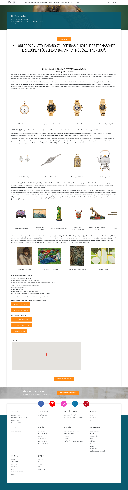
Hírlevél (92, 415)
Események (14, 467)
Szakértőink (41, 417)
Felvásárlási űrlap (43, 415)
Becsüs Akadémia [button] (58, 2)
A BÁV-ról (13, 459)
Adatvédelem (14, 464)
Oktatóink (40, 436)
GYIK (113, 2)
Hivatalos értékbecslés (70, 415)
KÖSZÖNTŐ (40, 459)
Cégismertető (15, 462)
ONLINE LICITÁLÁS (19, 331)
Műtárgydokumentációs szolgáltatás (74, 417)
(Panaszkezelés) (15, 477)
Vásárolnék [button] (43, 2)
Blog (109, 2)
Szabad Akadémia (42, 441)
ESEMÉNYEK (40, 464)
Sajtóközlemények (16, 431)
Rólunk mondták (42, 438)
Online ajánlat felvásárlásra (72, 431)
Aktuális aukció (15, 415)
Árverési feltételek (16, 420)
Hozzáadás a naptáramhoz (64, 379)
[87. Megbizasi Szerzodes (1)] (20, 312)
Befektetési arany (69, 433)
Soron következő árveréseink (19, 417)
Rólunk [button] (77, 2)
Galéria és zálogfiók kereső (97, 451)
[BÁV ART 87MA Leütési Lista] (64, 41)
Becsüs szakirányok (43, 433)
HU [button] (115, 2)
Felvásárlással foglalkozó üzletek (73, 441)
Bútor (91, 446)
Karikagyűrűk (93, 436)
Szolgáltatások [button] (69, 2)
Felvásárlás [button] (34, 2)
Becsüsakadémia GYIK (43, 443)
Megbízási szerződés (16, 422)
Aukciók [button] (27, 2)
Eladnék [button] (50, 2)
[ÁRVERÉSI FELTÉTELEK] (20, 306)
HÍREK (39, 467)
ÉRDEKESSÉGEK (41, 469)
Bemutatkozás (41, 431)
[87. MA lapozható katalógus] (21, 327)
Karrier (13, 474)
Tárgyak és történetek (17, 472)
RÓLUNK (39, 462)
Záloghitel (67, 438)
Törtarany (67, 436)
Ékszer (92, 433)
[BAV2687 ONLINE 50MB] (21, 321)
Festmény (92, 443)
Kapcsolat (93, 417)
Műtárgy (92, 441)
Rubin (91, 438)
